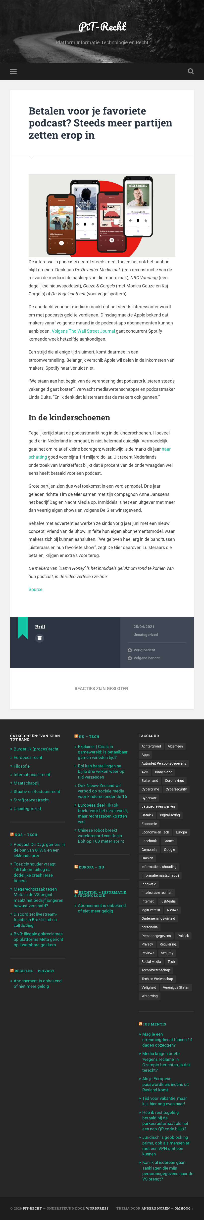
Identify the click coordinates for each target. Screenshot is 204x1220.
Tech (171, 962)
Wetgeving (150, 996)
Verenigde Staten (176, 987)
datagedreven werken (158, 806)
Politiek (183, 936)
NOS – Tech (26, 834)
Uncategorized (146, 634)
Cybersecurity (176, 789)
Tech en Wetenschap (157, 979)
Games (168, 841)
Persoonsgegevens (156, 936)
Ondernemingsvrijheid (158, 918)
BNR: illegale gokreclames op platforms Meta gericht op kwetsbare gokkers (38, 939)
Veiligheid (149, 987)
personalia (150, 927)
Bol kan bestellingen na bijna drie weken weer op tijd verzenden (101, 771)
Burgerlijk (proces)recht (36, 749)
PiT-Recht (102, 26)
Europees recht (28, 757)
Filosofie (22, 766)
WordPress (97, 1208)
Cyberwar (149, 798)
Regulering (168, 944)
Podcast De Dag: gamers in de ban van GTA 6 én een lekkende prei (39, 850)
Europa (181, 832)
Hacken (147, 858)
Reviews (148, 953)
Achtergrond (151, 746)
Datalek (147, 815)
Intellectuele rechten (157, 893)
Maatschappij (26, 783)
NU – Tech (89, 736)
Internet (148, 901)
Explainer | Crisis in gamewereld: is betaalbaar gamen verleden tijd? (103, 752)
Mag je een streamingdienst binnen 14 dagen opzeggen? (167, 1040)
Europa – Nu (91, 867)
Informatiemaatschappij (160, 875)
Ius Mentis (154, 1024)
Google (169, 850)
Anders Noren (156, 1208)
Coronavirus (174, 781)
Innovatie (149, 884)
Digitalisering (170, 815)
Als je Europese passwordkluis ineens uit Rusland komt (165, 1084)
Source (36, 589)
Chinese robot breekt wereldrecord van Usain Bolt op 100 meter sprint (101, 836)
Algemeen (175, 746)
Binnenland (163, 772)
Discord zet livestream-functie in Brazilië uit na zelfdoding (35, 920)
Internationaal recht (32, 774)
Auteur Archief (39, 638)
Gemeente (149, 850)
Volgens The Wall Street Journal (83, 331)
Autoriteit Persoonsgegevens (164, 763)
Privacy (147, 944)
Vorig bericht (144, 650)
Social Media (151, 962)
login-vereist (151, 910)
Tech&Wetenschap (156, 970)
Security (167, 953)
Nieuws (172, 910)
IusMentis (168, 901)
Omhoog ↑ (184, 1208)
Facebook (149, 841)
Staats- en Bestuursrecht (37, 791)
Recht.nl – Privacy (35, 971)
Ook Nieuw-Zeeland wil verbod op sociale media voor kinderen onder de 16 (102, 791)
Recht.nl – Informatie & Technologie (100, 894)
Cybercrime (150, 789)
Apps (146, 755)
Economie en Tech (155, 832)
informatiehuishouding (159, 867)
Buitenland (150, 781)
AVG (145, 772)
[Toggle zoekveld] (191, 71)
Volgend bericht (147, 658)
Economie (149, 824)
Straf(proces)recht (31, 799)
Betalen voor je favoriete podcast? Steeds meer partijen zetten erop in (100, 122)
